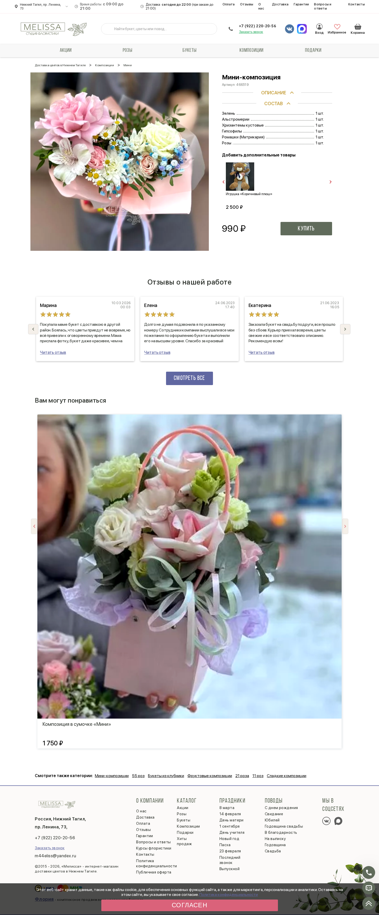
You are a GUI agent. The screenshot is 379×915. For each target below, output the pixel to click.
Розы (128, 50)
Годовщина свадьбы (284, 826)
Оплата (229, 4)
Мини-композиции (112, 775)
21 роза (242, 775)
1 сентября (229, 826)
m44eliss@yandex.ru (55, 855)
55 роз (138, 775)
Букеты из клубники (166, 775)
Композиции (251, 50)
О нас (261, 6)
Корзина (358, 26)
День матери (231, 820)
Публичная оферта (153, 872)
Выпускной (229, 869)
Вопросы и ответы (322, 6)
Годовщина (275, 845)
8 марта (226, 807)
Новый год (229, 838)
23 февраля (230, 851)
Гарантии (301, 4)
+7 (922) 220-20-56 (257, 26)
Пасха (224, 845)
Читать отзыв (53, 352)
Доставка (280, 4)
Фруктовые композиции (209, 775)
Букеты (190, 50)
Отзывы (246, 4)
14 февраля (230, 814)
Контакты (356, 4)
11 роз (257, 775)
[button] (345, 329)
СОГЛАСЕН (189, 905)
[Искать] (109, 28)
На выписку (275, 838)
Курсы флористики (153, 848)
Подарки (313, 50)
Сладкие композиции (286, 775)
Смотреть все (189, 378)
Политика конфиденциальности (228, 894)
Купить (306, 229)
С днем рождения (281, 807)
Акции (66, 50)
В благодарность (281, 832)
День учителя (231, 832)
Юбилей (272, 820)
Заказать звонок (251, 32)
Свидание (274, 814)
